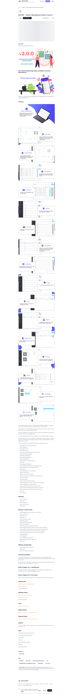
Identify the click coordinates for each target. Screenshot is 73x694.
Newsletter (42, 1)
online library (40, 663)
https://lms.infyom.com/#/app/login (25, 595)
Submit (47, 1)
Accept (49, 690)
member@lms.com (24, 597)
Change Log (36, 683)
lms (47, 660)
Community (42, 683)
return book (47, 663)
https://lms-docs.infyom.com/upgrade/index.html (27, 618)
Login (53, 1)
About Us (47, 683)
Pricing (22, 683)
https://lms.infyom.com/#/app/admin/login (26, 584)
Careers (51, 683)
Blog (19, 683)
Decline (44, 690)
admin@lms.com (24, 586)
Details (37, 669)
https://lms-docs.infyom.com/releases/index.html (27, 612)
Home (19, 7)
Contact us (20, 685)
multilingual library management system (27, 663)
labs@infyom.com (21, 626)
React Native (21, 653)
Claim (20, 18)
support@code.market (27, 685)
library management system (38, 660)
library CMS (28, 660)
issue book (21, 660)
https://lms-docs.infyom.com (23, 606)
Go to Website (26, 18)
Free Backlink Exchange (28, 683)
